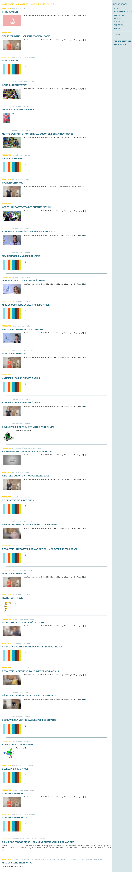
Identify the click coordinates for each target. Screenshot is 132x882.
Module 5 (27, 8)
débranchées (119, 15)
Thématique (118, 25)
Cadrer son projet (13, 158)
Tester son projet (13, 598)
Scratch (27, 448)
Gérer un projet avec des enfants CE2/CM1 (27, 207)
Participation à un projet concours (23, 329)
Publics (117, 28)
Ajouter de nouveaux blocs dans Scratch (27, 451)
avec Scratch (119, 18)
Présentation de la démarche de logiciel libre (29, 525)
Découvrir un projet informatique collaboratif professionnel (40, 549)
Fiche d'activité (35, 859)
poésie (100, 859)
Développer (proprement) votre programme (28, 427)
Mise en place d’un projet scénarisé (23, 280)
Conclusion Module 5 (14, 793)
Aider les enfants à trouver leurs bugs (25, 476)
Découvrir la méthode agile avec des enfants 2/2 (30, 695)
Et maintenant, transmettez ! (19, 744)
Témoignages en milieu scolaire (21, 256)
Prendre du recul (17, 8)
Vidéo (33, 8)
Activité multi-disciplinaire (20, 859)
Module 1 (43, 859)
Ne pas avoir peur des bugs (18, 500)
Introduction (10, 12)
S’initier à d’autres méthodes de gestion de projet (32, 647)
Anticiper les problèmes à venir (21, 378)
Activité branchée (17, 448)
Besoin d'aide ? (120, 44)
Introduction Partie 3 (14, 573)
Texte (26, 57)
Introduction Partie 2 (14, 354)
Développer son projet (16, 769)
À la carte (69, 859)
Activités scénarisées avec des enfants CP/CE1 (29, 232)
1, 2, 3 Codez (15, 839)
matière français (91, 859)
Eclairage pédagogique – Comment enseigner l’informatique (38, 842)
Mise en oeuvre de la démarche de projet (26, 305)
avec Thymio (118, 21)
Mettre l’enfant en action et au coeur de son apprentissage (37, 134)
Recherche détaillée (122, 41)
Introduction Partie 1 (14, 85)
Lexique (117, 35)
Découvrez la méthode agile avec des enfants (29, 720)
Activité (42, 839)
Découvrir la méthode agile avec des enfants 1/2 (30, 671)
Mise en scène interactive (17, 863)
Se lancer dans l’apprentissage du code (26, 36)
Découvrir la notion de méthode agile (24, 622)
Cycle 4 (22, 839)
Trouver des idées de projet (19, 109)
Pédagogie (19, 106)
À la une (117, 8)
